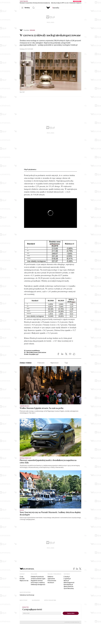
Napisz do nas (24, 580)
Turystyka (26, 30)
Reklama (50, 576)
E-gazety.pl (67, 578)
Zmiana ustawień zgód (38, 578)
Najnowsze (54, 363)
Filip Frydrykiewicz (30, 169)
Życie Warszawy (69, 588)
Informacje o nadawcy (38, 582)
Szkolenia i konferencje (27, 595)
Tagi (66, 363)
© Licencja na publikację (32, 350)
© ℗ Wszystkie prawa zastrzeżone (35, 352)
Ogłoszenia (51, 578)
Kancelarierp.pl (68, 584)
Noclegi (32, 30)
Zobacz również (25, 363)
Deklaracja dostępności (38, 584)
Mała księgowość (69, 582)
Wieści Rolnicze (68, 586)
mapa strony (23, 600)
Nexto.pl (66, 580)
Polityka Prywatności (37, 576)
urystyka (55, 8)
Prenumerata (52, 580)
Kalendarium (36, 600)
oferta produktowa (50, 600)
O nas (21, 576)
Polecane (40, 363)
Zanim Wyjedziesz (24, 406)
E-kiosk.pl (67, 576)
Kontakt (22, 578)
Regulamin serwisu (37, 580)
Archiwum (51, 582)
